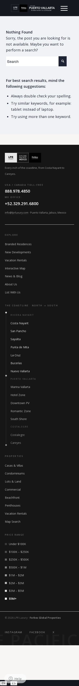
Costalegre (18, 435)
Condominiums (15, 473)
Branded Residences (18, 244)
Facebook (37, 632)
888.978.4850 (17, 191)
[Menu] (64, 8)
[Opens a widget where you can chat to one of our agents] (15, 679)
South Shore (19, 419)
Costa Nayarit (20, 323)
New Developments (18, 252)
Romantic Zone (21, 411)
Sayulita (16, 339)
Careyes (16, 443)
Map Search (12, 521)
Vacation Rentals (16, 260)
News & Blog (13, 276)
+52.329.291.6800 (21, 203)
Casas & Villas (14, 465)
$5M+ (13, 599)
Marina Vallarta (20, 387)
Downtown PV (20, 403)
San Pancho (18, 331)
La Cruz (15, 355)
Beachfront (12, 497)
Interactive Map (15, 268)
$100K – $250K (19, 552)
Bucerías (16, 363)
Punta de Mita (20, 347)
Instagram (13, 632)
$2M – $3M (16, 583)
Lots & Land (13, 481)
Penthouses (12, 505)
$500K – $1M (17, 567)
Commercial (13, 489)
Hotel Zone (18, 395)
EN (3, 683)
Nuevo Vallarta (20, 371)
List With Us (12, 292)
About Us (11, 284)
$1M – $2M (16, 575)
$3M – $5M (16, 591)
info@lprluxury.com (16, 212)
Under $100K (17, 544)
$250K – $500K (19, 559)
